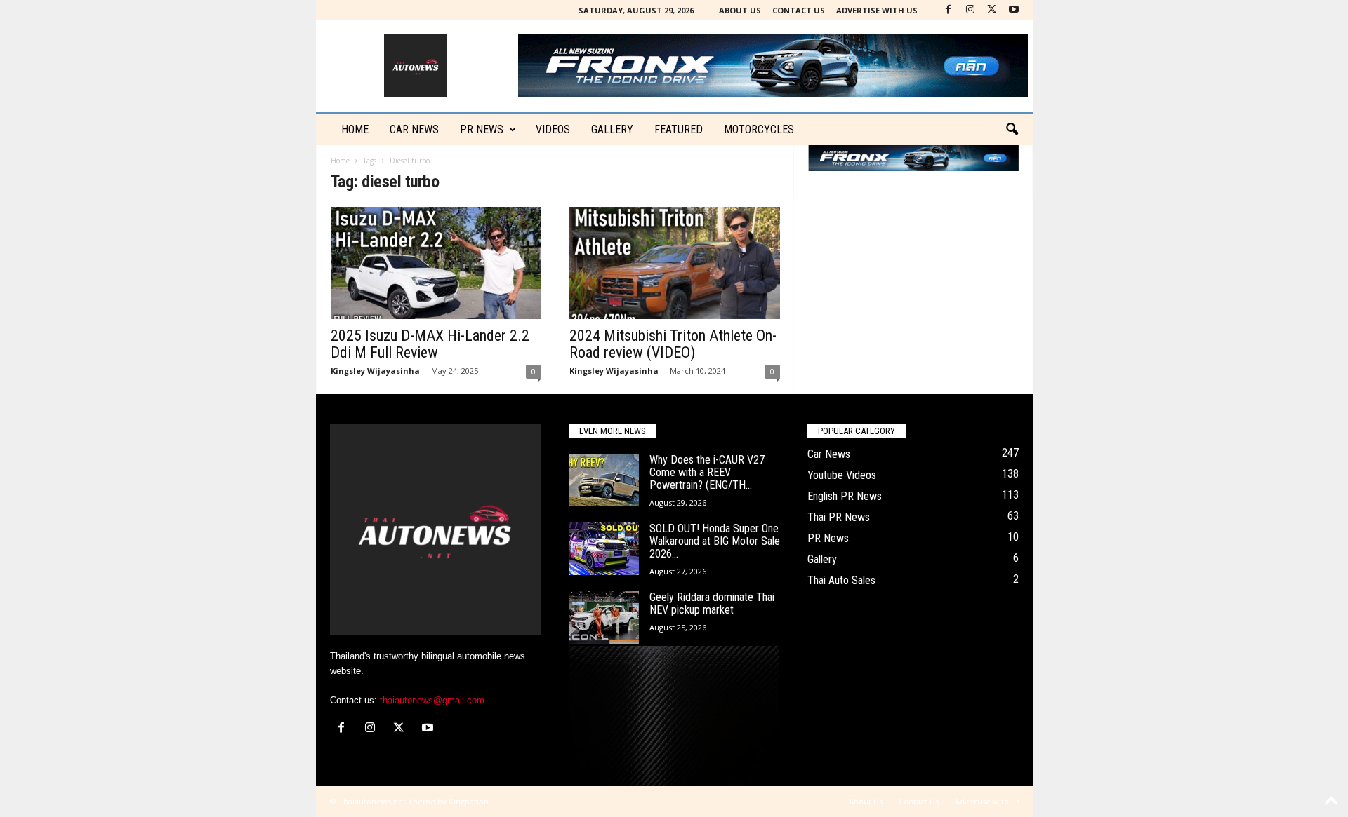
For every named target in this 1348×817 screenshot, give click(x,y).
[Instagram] (970, 10)
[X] (992, 10)
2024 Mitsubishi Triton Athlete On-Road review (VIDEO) (673, 344)
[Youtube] (1013, 10)
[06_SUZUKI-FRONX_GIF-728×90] (913, 158)
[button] (1011, 129)
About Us (740, 10)
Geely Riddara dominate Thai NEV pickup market (711, 603)
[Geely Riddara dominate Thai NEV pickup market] (604, 617)
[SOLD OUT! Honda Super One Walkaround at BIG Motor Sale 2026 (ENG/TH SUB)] (604, 548)
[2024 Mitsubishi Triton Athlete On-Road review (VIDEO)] (674, 263)
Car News (828, 454)
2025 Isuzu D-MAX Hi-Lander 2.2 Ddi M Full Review (430, 344)
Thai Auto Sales (841, 580)
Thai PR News (838, 517)
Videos (553, 129)
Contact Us (798, 10)
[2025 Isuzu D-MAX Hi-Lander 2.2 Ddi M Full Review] (436, 263)
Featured (678, 129)
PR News (481, 129)
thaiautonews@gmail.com (432, 700)
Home (355, 129)
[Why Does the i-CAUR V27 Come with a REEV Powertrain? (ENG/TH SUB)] (604, 480)
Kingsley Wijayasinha (375, 370)
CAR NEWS (414, 129)
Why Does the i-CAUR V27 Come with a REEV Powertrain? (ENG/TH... (707, 472)
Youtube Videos (841, 475)
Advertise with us (877, 10)
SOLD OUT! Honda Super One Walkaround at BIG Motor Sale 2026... (714, 541)
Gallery (612, 129)
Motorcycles (759, 129)
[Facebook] (948, 10)
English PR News (844, 496)
